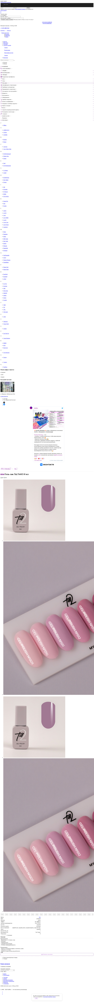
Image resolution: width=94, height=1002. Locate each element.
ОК (36, 998)
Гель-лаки (8, 468)
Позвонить (3, 30)
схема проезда (4, 396)
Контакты (5, 57)
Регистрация (3, 10)
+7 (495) (5, 28)
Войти (4, 973)
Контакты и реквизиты (8, 981)
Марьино (8, 35)
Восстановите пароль (20, 9)
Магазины (5, 42)
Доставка (5, 44)
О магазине (6, 983)
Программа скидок (8, 52)
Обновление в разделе (6, 2)
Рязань (6, 36)
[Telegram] (4, 971)
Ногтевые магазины (8, 980)
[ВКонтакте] (1, 971)
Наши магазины (5, 32)
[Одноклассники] (2, 971)
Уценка (6, 55)
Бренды (5, 41)
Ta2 (16, 468)
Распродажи (7, 50)
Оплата (5, 978)
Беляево (7, 34)
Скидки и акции (7, 45)
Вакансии (5, 982)
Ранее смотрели (5, 964)
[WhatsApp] (5, 971)
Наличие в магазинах (48, 954)
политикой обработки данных (49, 996)
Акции (6, 47)
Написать (9, 30)
